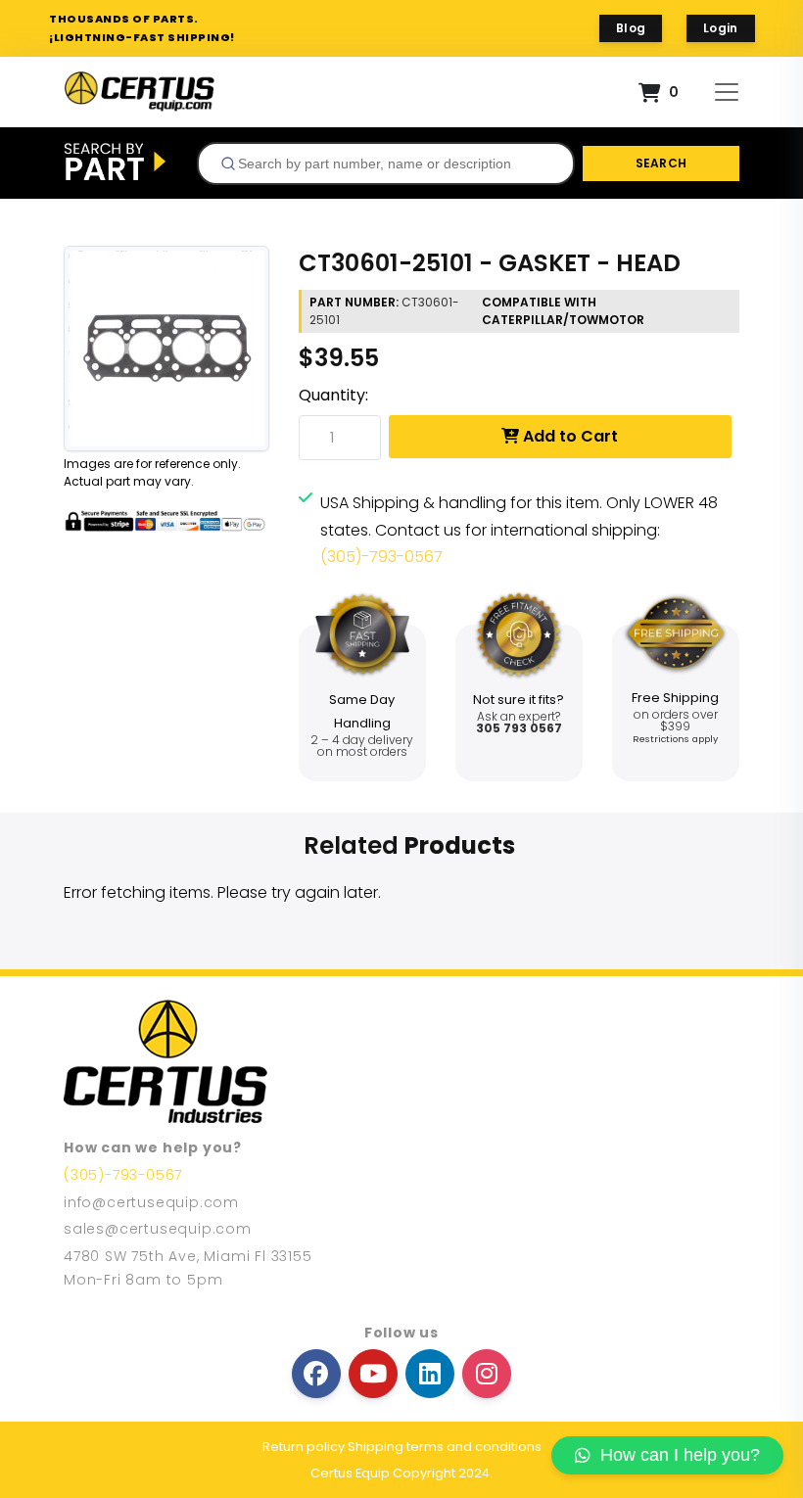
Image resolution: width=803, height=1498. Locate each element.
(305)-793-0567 (381, 556)
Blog (630, 28)
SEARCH (661, 163)
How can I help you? (680, 1455)
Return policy (303, 1446)
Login (720, 28)
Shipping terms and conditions (445, 1446)
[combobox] (386, 163)
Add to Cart (568, 436)
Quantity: (333, 395)
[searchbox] (393, 163)
